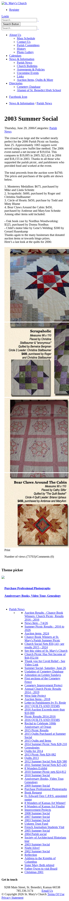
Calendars (15, 55)
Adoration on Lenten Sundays (43, 675)
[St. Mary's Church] (14, 3)
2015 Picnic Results (36, 730)
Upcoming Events (28, 73)
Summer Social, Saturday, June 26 (45, 668)
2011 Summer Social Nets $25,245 (46, 764)
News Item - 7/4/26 (36, 623)
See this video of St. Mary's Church (46, 650)
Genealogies (32, 747)
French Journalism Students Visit (44, 827)
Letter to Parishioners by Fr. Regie (45, 702)
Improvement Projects (38, 809)
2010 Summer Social (37, 775)
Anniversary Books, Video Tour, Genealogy (32, 595)
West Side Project (35, 695)
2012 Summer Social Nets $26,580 (46, 761)
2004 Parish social (36, 834)
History (21, 48)
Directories (15, 83)
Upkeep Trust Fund (36, 823)
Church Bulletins (27, 66)
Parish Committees (28, 45)
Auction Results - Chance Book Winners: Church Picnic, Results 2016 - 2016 (44, 616)
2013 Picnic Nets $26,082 (40, 754)
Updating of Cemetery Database (44, 671)
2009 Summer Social (37, 785)
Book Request (33, 792)
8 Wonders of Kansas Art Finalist (45, 806)
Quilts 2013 (32, 758)
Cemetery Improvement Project (43, 685)
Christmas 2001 (34, 872)
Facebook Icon (18, 96)
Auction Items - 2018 (37, 699)
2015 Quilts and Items (38, 740)
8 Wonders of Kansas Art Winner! (45, 803)
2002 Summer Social (37, 851)
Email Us (47, 890)
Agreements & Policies (31, 69)
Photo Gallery (25, 52)
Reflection (31, 854)
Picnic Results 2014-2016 (40, 716)
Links (20, 76)
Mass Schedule (26, 38)
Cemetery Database (28, 86)
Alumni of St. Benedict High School (39, 90)
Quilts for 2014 (34, 751)
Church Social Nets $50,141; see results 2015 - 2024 (44, 645)
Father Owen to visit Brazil (41, 868)
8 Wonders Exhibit (36, 768)
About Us (15, 35)
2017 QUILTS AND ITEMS (42, 706)
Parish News (24, 62)
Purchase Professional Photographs (27, 588)
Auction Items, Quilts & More (35, 79)
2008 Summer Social (37, 813)
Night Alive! (32, 848)
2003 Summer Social (37, 820)
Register (14, 9)
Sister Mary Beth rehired (39, 865)
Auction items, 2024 (37, 633)
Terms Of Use (55, 894)
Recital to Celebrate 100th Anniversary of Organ (40, 725)
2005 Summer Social (37, 830)
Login (5, 16)
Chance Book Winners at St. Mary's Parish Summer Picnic (42, 638)
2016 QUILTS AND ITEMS (42, 720)
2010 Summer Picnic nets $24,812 (45, 771)
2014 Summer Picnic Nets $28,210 (46, 744)
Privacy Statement (12, 897)
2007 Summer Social (37, 816)
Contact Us (23, 41)
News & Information (21, 59)
